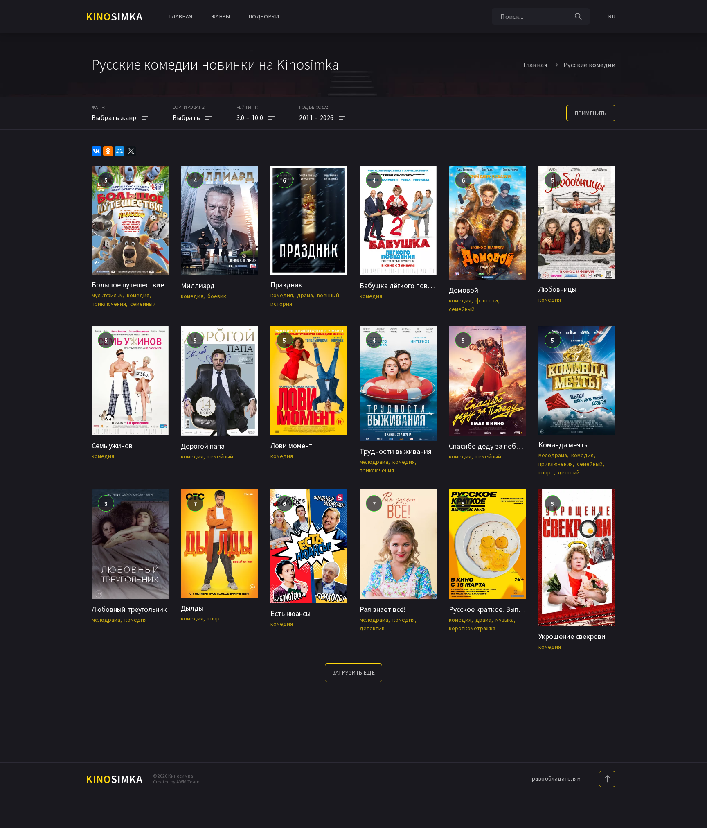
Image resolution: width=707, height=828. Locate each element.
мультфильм (107, 295)
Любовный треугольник (129, 609)
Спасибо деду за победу (488, 446)
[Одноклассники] (108, 151)
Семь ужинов (112, 445)
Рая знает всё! (383, 609)
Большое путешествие (128, 284)
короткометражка (472, 628)
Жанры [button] (220, 16)
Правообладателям (555, 778)
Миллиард (198, 285)
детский (569, 472)
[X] (131, 151)
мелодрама (374, 461)
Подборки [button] (264, 16)
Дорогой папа (203, 446)
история (281, 303)
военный (328, 295)
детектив (372, 628)
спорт (546, 472)
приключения (109, 303)
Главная (181, 16)
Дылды (192, 608)
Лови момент (291, 445)
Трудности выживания (396, 451)
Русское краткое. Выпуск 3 (491, 609)
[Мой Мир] (119, 151)
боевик (216, 296)
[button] (255, 117)
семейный (143, 303)
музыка (504, 619)
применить (591, 113)
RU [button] (611, 16)
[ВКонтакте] (96, 151)
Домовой (463, 290)
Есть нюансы (290, 613)
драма (305, 295)
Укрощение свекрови (572, 636)
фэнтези (486, 300)
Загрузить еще (353, 672)
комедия (138, 295)
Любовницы (557, 289)
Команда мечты (563, 444)
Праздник (286, 284)
